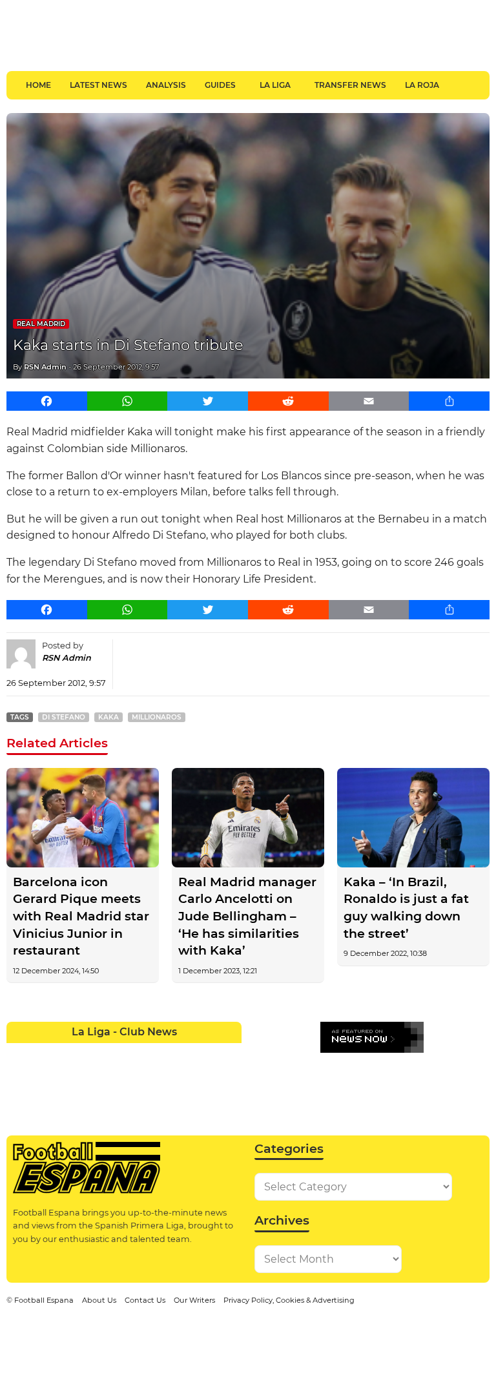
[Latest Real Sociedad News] (158, 1076)
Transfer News (350, 85)
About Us (99, 1300)
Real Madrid (41, 324)
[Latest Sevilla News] (182, 1076)
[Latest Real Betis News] (88, 1076)
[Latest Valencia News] (206, 1076)
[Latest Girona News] (206, 1052)
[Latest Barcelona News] (88, 1052)
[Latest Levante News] (230, 1052)
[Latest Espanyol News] (158, 1052)
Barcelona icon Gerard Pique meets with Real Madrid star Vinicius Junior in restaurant (81, 916)
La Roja (422, 85)
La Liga (275, 85)
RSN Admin (45, 366)
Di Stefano (63, 717)
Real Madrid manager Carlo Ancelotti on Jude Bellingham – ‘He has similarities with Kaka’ (247, 916)
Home (38, 85)
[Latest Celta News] (112, 1052)
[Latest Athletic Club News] (41, 1052)
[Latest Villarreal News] (230, 1076)
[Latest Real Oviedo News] (135, 1076)
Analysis (166, 85)
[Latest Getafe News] (182, 1052)
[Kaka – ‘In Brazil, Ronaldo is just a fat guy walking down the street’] (413, 817)
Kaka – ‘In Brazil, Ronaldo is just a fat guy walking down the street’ (406, 908)
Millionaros (156, 717)
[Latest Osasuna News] (41, 1076)
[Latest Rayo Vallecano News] (65, 1076)
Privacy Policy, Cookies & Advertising (289, 1300)
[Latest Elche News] (135, 1052)
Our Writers (194, 1300)
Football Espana (44, 1300)
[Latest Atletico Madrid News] (65, 1052)
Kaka (108, 717)
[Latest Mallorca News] (18, 1076)
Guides (220, 85)
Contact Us (145, 1300)
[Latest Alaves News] (18, 1052)
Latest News (98, 85)
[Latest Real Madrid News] (112, 1076)
